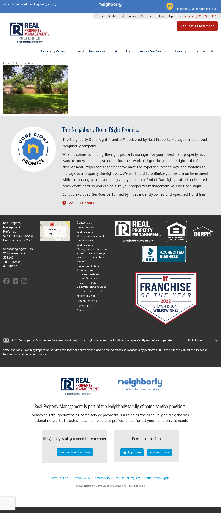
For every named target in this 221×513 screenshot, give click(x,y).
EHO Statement (86, 301)
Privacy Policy (81, 478)
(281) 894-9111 (206, 16)
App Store (134, 452)
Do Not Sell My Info (127, 478)
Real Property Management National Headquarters (90, 236)
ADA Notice (195, 340)
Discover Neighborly (72, 452)
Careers (81, 310)
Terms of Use (59, 478)
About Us (122, 51)
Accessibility (102, 478)
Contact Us (204, 51)
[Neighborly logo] (110, 4)
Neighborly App (86, 296)
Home (6, 63)
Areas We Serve (152, 51)
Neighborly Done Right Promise (196, 9)
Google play (161, 452)
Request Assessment (197, 26)
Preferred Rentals (22, 63)
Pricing (180, 51)
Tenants (131, 16)
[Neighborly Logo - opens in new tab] (153, 384)
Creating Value (53, 51)
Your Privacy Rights (157, 478)
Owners (149, 16)
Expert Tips (166, 16)
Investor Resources (90, 51)
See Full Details (80, 202)
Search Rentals (108, 16)
